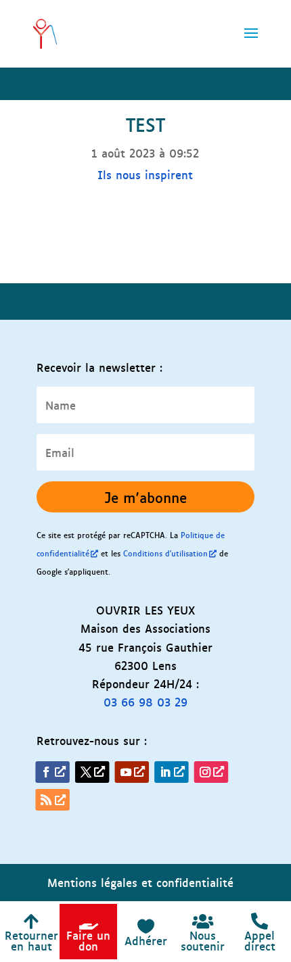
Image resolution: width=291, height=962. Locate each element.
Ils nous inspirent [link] (145, 174)
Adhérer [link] (146, 940)
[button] (251, 42)
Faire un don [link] (88, 940)
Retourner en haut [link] (31, 940)
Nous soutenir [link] (203, 940)
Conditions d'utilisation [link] (165, 553)
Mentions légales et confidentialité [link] (140, 882)
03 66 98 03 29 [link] (145, 702)
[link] (45, 30)
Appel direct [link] (259, 940)
